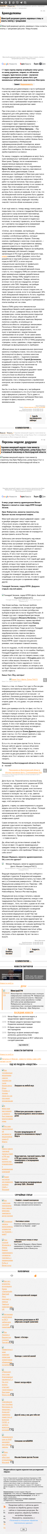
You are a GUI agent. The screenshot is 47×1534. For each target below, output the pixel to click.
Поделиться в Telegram (21, 2)
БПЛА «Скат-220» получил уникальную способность (34, 977)
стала (4, 256)
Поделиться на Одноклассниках (10, 2)
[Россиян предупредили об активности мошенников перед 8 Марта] (7, 1134)
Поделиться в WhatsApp (13, 2)
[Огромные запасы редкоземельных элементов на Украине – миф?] (7, 1228)
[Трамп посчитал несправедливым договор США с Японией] (7, 1183)
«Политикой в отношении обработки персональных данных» (23, 1521)
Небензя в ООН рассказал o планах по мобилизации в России (11, 976)
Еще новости (23, 1045)
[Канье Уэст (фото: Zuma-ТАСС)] (23, 679)
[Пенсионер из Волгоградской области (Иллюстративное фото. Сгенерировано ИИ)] (23, 771)
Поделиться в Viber (17, 2)
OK (23, 1529)
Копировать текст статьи (25, 2)
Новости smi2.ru (6, 983)
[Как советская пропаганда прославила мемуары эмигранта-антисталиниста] (7, 1208)
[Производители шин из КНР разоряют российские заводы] (7, 1441)
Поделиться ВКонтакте (2, 2)
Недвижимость (26, 84)
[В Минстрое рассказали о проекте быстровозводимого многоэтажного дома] (7, 1114)
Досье (23, 986)
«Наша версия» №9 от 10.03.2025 (34, 407)
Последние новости (23, 1012)
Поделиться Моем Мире (6, 2)
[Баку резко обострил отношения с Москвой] (7, 1457)
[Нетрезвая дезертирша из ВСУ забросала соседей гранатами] (7, 1320)
